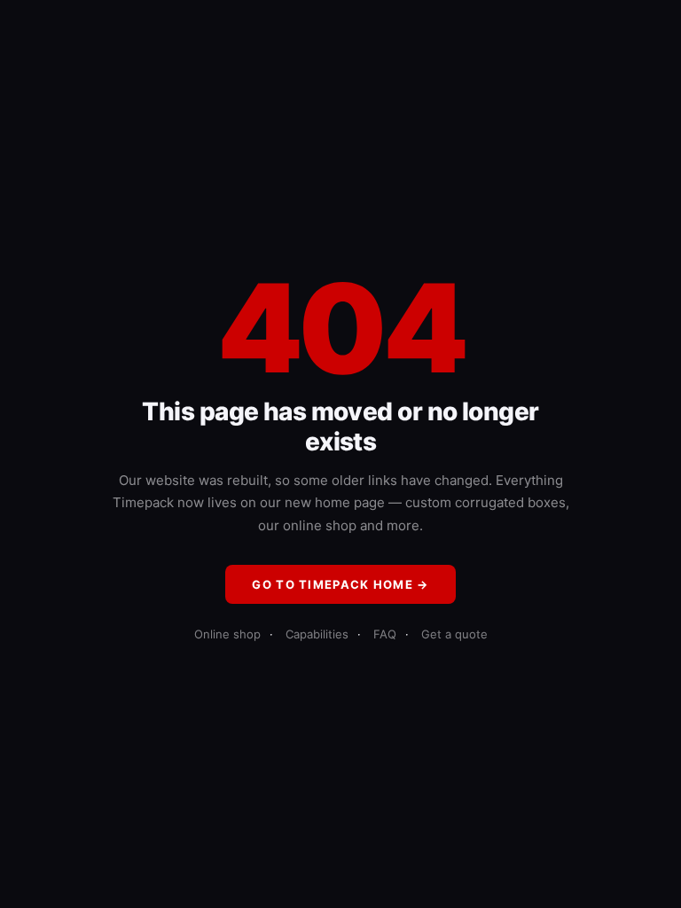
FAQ (384, 634)
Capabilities (317, 634)
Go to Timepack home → (340, 584)
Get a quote (454, 634)
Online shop (227, 634)
